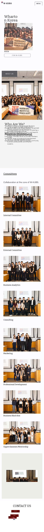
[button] (28, 47)
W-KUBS (7, 3)
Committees (10, 173)
